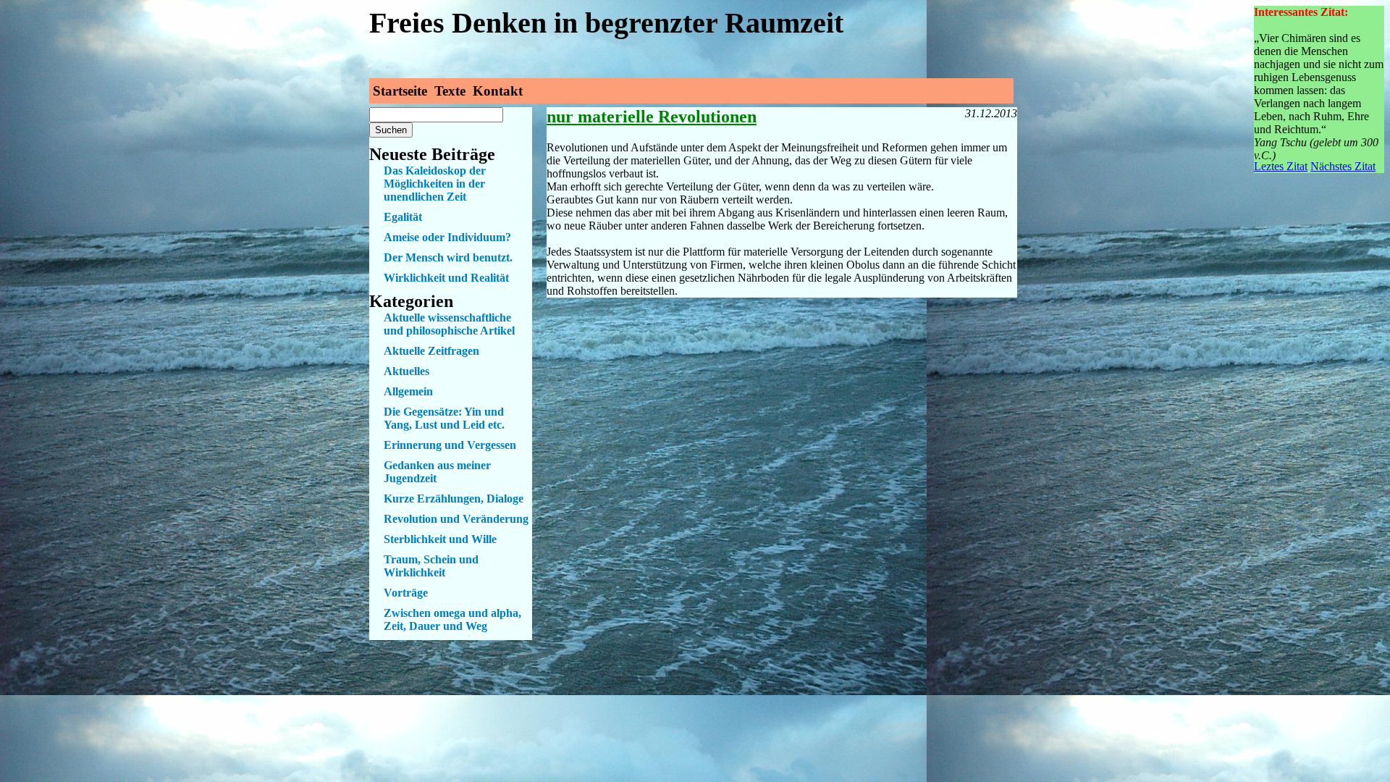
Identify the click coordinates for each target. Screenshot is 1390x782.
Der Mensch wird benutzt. (448, 257)
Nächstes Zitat (1343, 166)
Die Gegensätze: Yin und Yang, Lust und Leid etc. (444, 418)
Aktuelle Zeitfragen (431, 351)
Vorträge (406, 592)
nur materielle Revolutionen (652, 116)
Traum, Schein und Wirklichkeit (431, 566)
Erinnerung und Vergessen (450, 445)
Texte (450, 90)
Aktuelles (406, 371)
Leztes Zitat (1280, 166)
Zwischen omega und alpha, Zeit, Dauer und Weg (452, 619)
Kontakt (498, 90)
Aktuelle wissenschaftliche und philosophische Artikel (449, 324)
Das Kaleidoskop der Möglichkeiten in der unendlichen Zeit (435, 183)
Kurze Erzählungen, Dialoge (453, 498)
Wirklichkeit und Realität (446, 278)
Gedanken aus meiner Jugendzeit (437, 471)
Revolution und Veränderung (456, 519)
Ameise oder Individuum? (447, 237)
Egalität (403, 217)
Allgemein (408, 391)
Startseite (400, 90)
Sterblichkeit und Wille (440, 539)
